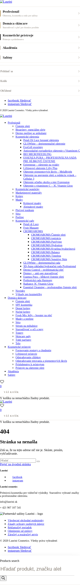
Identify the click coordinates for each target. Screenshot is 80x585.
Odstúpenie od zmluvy (20, 531)
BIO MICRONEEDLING (37, 154)
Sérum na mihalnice (26, 325)
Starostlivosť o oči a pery (29, 329)
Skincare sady (23, 336)
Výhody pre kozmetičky (29, 294)
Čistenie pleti (23, 126)
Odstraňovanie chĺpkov (28, 357)
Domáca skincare (17, 297)
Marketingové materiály (29, 192)
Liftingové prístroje (26, 353)
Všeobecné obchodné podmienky (26, 520)
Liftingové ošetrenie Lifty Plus (40, 168)
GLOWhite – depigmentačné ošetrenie (44, 143)
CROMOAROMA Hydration (46, 245)
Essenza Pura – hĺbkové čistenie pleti (43, 276)
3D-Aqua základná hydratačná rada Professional (49, 266)
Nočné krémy (23, 311)
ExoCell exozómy (33, 147)
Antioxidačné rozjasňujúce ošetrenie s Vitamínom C (51, 150)
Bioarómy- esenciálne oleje (30, 129)
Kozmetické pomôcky (27, 189)
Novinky (20, 290)
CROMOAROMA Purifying (46, 241)
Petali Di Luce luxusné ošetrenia (41, 140)
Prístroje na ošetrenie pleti (30, 367)
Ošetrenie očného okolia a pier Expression (46, 182)
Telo (18, 343)
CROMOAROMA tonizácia (46, 238)
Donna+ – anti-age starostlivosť (40, 273)
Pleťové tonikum (25, 210)
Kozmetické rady (25, 220)
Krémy (19, 196)
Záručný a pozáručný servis (23, 534)
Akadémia (13, 371)
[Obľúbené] (2, 382)
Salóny (11, 374)
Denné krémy (23, 308)
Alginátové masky (33, 206)
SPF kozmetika (24, 304)
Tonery (19, 332)
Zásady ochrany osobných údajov (26, 524)
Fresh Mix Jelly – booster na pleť (34, 315)
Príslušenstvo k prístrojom (30, 364)
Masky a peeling (24, 318)
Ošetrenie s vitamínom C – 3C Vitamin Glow (48, 185)
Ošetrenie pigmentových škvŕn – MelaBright (47, 171)
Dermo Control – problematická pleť (43, 269)
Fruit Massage (31, 227)
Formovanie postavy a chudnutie (33, 350)
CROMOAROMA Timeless (46, 255)
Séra (18, 213)
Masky (19, 199)
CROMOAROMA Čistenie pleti (48, 234)
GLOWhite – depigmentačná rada (41, 262)
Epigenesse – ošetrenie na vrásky (41, 164)
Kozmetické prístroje (19, 346)
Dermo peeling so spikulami (31, 133)
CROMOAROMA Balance (45, 252)
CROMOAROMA (33, 231)
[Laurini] (6, 1)
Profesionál (14, 122)
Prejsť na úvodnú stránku (15, 464)
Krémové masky (32, 203)
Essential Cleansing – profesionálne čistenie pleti (50, 287)
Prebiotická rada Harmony (37, 280)
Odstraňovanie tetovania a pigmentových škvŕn (41, 360)
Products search (9, 560)
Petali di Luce (31, 224)
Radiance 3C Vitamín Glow (38, 283)
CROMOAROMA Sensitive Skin (49, 259)
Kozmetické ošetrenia (27, 136)
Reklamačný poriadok (20, 527)
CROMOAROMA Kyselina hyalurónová (53, 248)
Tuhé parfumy (23, 339)
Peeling (20, 217)
